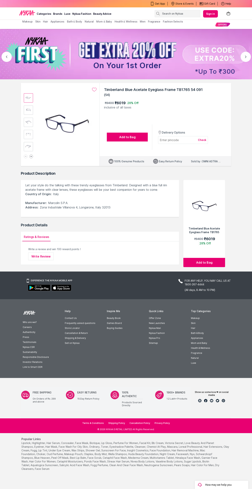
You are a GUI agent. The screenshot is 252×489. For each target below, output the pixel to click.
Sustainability (30, 352)
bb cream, (158, 443)
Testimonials (29, 342)
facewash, (182, 454)
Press (26, 337)
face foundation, (160, 450)
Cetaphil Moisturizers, (70, 461)
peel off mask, (60, 457)
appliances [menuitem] (57, 21)
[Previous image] (25, 157)
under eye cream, (60, 450)
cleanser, (140, 446)
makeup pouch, (73, 454)
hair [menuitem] (45, 21)
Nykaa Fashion (81, 13)
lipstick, (26, 443)
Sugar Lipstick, (193, 461)
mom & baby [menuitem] (104, 21)
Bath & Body (197, 333)
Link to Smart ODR (32, 367)
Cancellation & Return (76, 333)
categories (44, 13)
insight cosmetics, (138, 450)
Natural (195, 358)
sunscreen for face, (113, 450)
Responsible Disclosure (36, 357)
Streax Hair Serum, (118, 461)
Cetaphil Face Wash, (115, 457)
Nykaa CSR (29, 347)
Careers (27, 327)
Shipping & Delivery (75, 338)
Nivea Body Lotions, (143, 461)
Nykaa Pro (154, 338)
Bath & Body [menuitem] (74, 21)
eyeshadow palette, (122, 446)
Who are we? (30, 322)
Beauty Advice (102, 13)
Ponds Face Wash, (95, 461)
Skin (193, 323)
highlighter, (39, 443)
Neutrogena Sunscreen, (158, 465)
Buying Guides (114, 328)
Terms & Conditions (93, 423)
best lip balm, (78, 457)
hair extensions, (213, 446)
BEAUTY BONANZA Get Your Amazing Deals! (52, 4)
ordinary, (94, 446)
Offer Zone (155, 318)
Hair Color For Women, (42, 461)
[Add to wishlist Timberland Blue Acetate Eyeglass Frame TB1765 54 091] (94, 89)
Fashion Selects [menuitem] (173, 21)
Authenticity (29, 332)
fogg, (34, 450)
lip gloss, (107, 443)
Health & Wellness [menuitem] (126, 21)
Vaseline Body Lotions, (169, 461)
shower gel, (93, 450)
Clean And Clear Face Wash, (126, 465)
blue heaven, (42, 457)
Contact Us (71, 318)
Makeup (195, 318)
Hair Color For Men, (202, 465)
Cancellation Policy (140, 423)
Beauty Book (114, 318)
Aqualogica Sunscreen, (45, 465)
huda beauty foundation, (143, 454)
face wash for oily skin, (73, 446)
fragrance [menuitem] (154, 21)
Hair (193, 328)
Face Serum (42, 468)
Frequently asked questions (80, 323)
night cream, (167, 454)
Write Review (41, 256)
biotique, (95, 443)
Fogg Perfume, (99, 465)
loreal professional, (191, 446)
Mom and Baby (199, 343)
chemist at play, (156, 446)
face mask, (82, 443)
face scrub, (94, 457)
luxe (67, 13)
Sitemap (153, 343)
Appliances (197, 338)
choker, (41, 454)
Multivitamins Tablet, (162, 457)
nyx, (192, 454)
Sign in (210, 13)
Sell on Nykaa (72, 343)
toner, (105, 446)
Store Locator (72, 328)
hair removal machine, (185, 450)
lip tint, (43, 450)
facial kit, (145, 443)
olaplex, (89, 454)
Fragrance (196, 353)
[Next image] (31, 157)
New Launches (157, 323)
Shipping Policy (116, 423)
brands (57, 13)
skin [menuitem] (38, 21)
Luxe (193, 363)
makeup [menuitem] (27, 21)
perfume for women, (126, 443)
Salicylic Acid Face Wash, (74, 465)
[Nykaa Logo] (27, 12)
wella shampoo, (117, 454)
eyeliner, (39, 446)
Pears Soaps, (182, 465)
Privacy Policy (162, 423)
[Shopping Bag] (228, 13)
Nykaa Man (155, 328)
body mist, (101, 454)
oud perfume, (55, 454)
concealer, (67, 443)
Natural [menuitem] (89, 21)
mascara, (172, 446)
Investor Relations (32, 362)
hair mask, (51, 446)
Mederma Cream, (138, 457)
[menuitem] (222, 24)
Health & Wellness (200, 348)
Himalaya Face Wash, (188, 457)
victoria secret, (174, 443)
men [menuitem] (142, 21)
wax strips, (78, 450)
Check (202, 139)
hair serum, (53, 443)
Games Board (114, 323)
